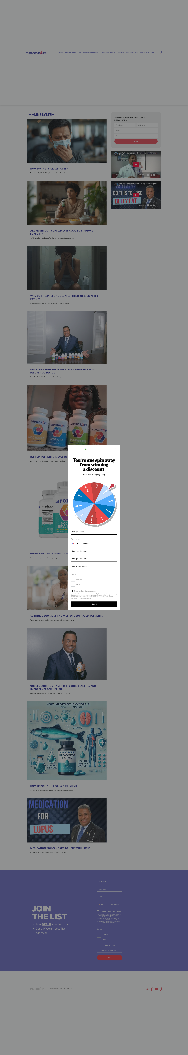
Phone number (76, 539)
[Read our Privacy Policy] (116, 594)
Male (78, 585)
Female (79, 580)
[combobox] (75, 543)
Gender (73, 575)
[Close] (115, 448)
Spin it (94, 604)
